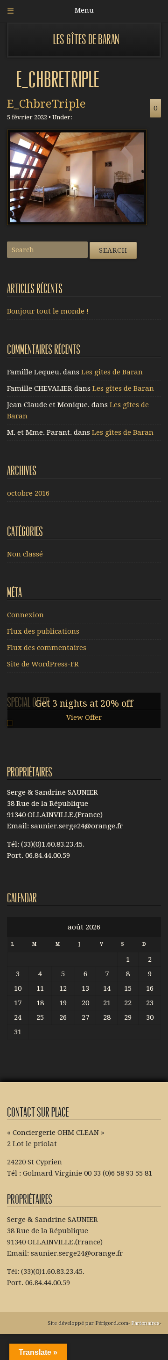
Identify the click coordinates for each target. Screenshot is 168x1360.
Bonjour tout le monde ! (48, 311)
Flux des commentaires (46, 647)
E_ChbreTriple (46, 103)
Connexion (25, 615)
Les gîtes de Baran (86, 39)
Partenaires (145, 1323)
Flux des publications (43, 631)
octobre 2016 (28, 493)
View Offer (84, 717)
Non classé (25, 554)
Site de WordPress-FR (43, 664)
